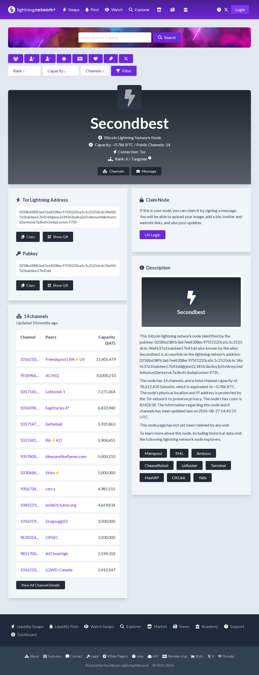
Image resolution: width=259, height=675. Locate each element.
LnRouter (190, 465)
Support (237, 626)
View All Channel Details (40, 585)
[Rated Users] (64, 58)
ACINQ (52, 375)
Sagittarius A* (57, 407)
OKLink (178, 477)
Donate (228, 656)
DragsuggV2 (57, 521)
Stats (199, 656)
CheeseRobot (156, 465)
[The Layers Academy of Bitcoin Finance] (186, 9)
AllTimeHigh (57, 553)
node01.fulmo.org (61, 504)
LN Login (152, 234)
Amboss (204, 453)
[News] (172, 9)
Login (240, 9)
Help (140, 656)
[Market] (159, 9)
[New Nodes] (31, 58)
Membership (177, 656)
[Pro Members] (80, 58)
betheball (54, 423)
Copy (30, 237)
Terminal (218, 465)
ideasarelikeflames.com (66, 456)
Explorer (142, 9)
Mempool (153, 453)
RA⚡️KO (54, 440)
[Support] (219, 9)
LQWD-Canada (59, 569)
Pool (95, 9)
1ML (179, 453)
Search (170, 37)
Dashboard (27, 634)
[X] (226, 9)
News (184, 626)
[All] (15, 58)
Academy (210, 626)
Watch (117, 9)
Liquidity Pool (66, 626)
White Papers (117, 656)
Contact (76, 656)
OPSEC (52, 537)
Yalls (203, 477)
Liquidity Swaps (30, 626)
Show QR (60, 237)
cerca (50, 488)
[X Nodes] (126, 58)
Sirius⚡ (53, 472)
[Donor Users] (96, 58)
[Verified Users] (48, 58)
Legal (95, 656)
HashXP (152, 477)
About (34, 656)
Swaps (73, 9)
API (155, 656)
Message (149, 171)
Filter (127, 70)
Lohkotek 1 (55, 391)
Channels (116, 171)
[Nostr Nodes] (111, 58)
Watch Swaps (102, 626)
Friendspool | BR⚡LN (65, 359)
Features (54, 656)
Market (160, 626)
